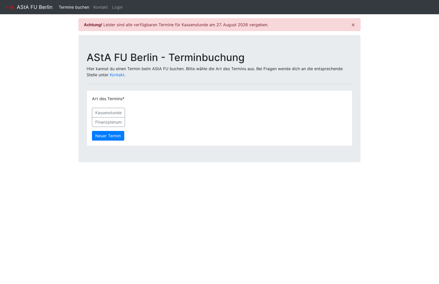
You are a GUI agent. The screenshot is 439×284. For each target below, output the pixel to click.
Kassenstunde (108, 112)
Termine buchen (75, 7)
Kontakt (100, 7)
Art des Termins (108, 98)
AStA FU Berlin (34, 7)
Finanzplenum (108, 122)
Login (117, 7)
